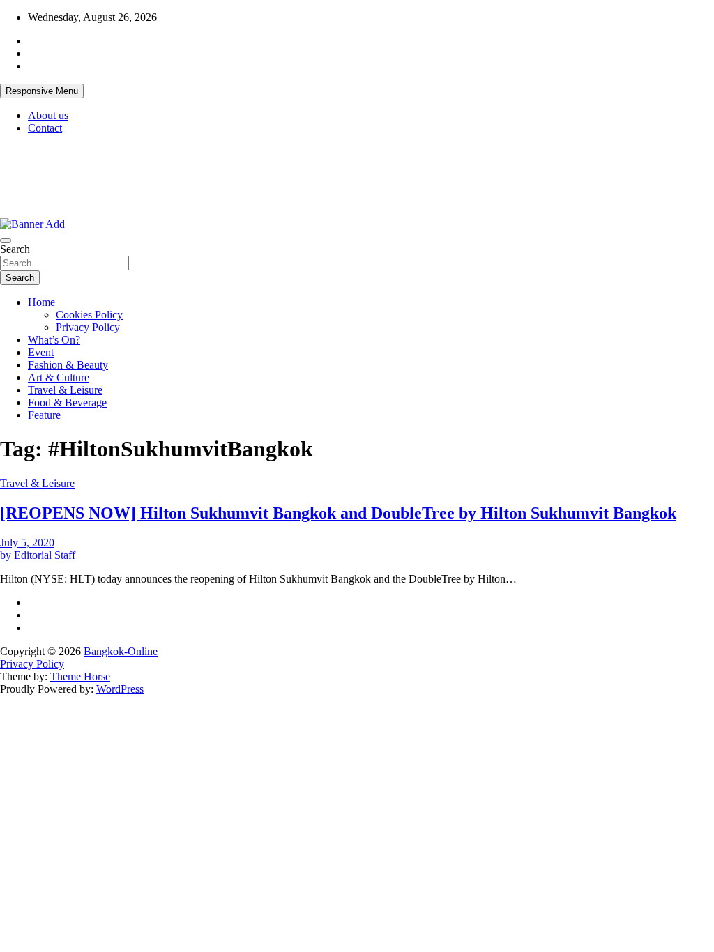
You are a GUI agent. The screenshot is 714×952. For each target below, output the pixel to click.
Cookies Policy (89, 315)
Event (41, 352)
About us (48, 115)
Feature (44, 415)
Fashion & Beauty (68, 365)
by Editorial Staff (37, 555)
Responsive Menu (42, 91)
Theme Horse (80, 676)
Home (41, 302)
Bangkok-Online (121, 651)
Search (15, 249)
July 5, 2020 (27, 542)
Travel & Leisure (65, 390)
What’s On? (54, 340)
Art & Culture (58, 377)
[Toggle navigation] (5, 240)
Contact (45, 128)
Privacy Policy (88, 327)
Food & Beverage (67, 402)
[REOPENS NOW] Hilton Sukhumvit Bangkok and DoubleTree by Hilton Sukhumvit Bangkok (338, 513)
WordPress (120, 689)
